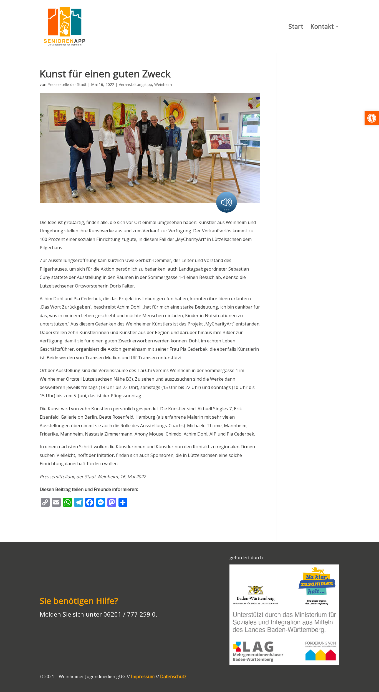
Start (296, 27)
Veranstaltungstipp (135, 84)
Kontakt (322, 27)
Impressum (143, 676)
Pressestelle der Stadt (67, 84)
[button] (372, 118)
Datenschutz (173, 676)
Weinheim (163, 84)
